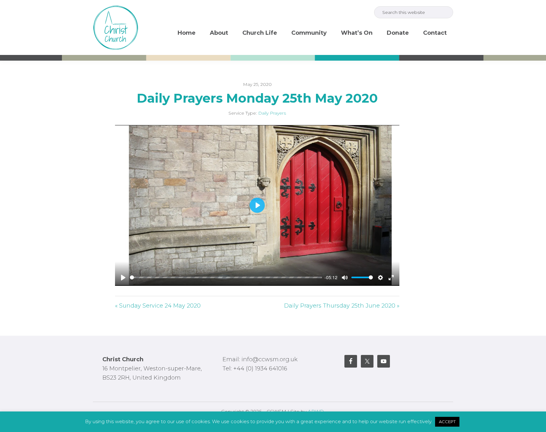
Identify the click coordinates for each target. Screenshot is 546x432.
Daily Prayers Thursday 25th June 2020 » (341, 305)
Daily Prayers (272, 113)
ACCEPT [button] (447, 421)
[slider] (226, 277)
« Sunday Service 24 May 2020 (158, 305)
